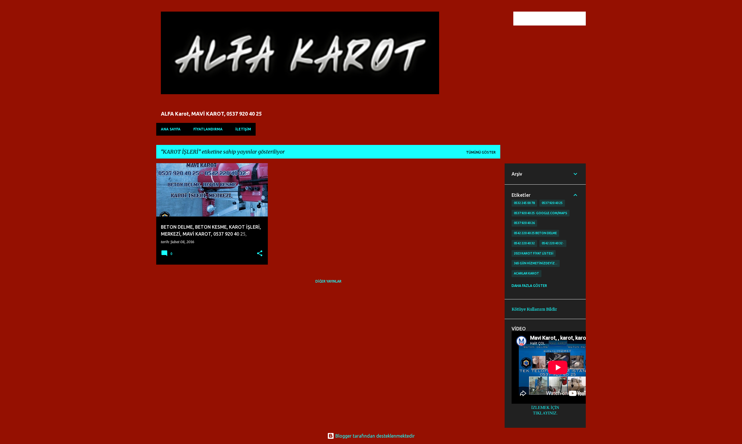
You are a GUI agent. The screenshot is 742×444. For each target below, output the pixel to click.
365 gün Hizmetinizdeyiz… (535, 263)
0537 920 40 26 (524, 223)
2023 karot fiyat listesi (533, 253)
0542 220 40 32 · (553, 243)
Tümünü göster (481, 152)
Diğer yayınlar (328, 281)
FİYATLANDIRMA (208, 129)
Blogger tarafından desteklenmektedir (374, 435)
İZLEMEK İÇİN (545, 407)
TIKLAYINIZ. (545, 413)
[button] (259, 254)
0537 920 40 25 (552, 203)
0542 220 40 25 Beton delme (535, 233)
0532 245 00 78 (524, 203)
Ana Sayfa (171, 129)
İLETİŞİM (243, 129)
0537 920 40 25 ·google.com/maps (540, 213)
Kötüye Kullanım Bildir (534, 309)
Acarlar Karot (526, 273)
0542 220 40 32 (524, 243)
